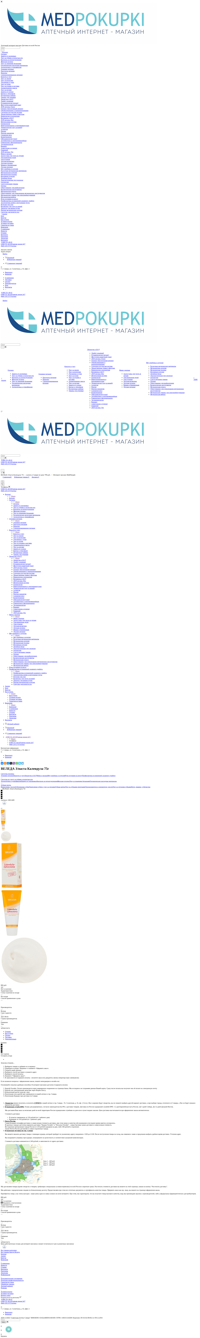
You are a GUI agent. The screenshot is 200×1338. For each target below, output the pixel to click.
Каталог (12, 498)
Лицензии (4, 1273)
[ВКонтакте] (2, 763)
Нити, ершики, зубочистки (140, 787)
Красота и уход (18, 534)
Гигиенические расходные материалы (103, 781)
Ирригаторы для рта (8, 787)
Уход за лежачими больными (79, 781)
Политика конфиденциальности (12, 1280)
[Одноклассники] (5, 763)
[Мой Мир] (8, 763)
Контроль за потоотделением (47, 781)
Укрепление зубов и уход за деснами (42, 787)
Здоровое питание (19, 522)
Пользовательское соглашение (11, 1278)
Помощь (4, 1288)
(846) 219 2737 (8, 246)
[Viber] (13, 763)
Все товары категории (9, 1250)
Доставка (8, 1037)
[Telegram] (22, 763)
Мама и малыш (18, 618)
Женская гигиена (63, 781)
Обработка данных (7, 1284)
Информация (5, 1275)
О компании (5, 1263)
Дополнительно (10, 1039)
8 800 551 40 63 (6, 242)
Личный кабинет (7, 1286)
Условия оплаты (6, 1292)
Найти (3, 1322)
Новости (4, 1265)
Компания (12, 707)
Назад (13, 496)
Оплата (7, 1035)
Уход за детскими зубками (122, 787)
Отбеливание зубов (22, 787)
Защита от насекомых (29, 781)
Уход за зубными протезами (75, 787)
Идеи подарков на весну (73, 776)
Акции (3, 1256)
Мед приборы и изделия (22, 637)
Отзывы (8, 1031)
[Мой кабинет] (2, 468)
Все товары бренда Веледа (10, 1252)
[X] (11, 763)
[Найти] (2, 50)
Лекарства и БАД (19, 560)
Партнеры (4, 1271)
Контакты (4, 1269)
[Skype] (19, 763)
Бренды (3, 1258)
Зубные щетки (60, 787)
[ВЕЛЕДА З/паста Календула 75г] (11, 888)
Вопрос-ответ (6, 1295)
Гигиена (16, 504)
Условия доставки (7, 1293)
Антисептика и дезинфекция (11, 781)
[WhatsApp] (16, 763)
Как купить (13, 695)
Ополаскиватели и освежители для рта (99, 787)
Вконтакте (8, 272)
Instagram (8, 274)
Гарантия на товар (7, 1282)
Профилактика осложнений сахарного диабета (30, 673)
